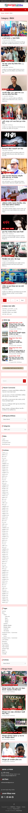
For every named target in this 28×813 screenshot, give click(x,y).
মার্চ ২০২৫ (4, 483)
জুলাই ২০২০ (4, 583)
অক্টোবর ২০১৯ (5, 599)
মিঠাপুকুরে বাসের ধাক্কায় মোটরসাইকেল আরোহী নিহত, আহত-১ (15, 342)
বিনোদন (6, 620)
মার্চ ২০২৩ (4, 526)
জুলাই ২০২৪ (4, 497)
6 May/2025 (4, 125)
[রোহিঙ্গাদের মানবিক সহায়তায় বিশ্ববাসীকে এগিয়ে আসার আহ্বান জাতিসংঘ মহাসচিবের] (14, 193)
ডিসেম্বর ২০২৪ (5, 488)
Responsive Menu (25, 1)
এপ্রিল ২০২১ (4, 567)
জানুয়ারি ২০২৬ (5, 465)
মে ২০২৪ (4, 501)
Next (22, 300)
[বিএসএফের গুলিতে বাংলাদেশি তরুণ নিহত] (14, 139)
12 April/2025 (5, 179)
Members (4, 641)
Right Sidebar (5, 645)
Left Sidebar (5, 639)
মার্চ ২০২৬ (4, 462)
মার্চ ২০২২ (4, 547)
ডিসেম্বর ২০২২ (5, 531)
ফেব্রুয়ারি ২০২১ (5, 570)
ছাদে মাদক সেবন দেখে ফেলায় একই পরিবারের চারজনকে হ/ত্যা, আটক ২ (16, 359)
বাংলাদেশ (6, 623)
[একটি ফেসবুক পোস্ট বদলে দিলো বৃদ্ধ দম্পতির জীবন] (14, 112)
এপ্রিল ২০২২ (4, 545)
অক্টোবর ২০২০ (5, 577)
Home (5, 636)
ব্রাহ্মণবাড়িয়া (5, 145)
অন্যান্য (5, 614)
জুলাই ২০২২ (4, 540)
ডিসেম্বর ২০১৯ (5, 595)
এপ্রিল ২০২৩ (4, 524)
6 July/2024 (4, 289)
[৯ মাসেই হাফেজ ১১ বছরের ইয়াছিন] (14, 28)
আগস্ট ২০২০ (5, 581)
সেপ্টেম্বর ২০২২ (5, 536)
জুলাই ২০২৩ (4, 518)
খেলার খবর (7, 616)
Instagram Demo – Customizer (9, 638)
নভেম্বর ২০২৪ (5, 490)
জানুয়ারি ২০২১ (5, 572)
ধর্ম (9, 331)
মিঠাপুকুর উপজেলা (12, 322)
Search (24, 381)
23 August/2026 (12, 362)
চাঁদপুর (4, 34)
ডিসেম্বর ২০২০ (5, 574)
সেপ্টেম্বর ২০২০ (5, 579)
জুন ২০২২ (4, 542)
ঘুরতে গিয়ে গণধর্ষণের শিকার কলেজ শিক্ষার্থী (12, 232)
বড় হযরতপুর (5, 756)
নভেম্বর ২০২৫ (5, 469)
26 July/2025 (5, 67)
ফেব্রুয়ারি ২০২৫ (5, 485)
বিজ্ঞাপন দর (4, 652)
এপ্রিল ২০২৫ (4, 481)
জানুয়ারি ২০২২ (5, 551)
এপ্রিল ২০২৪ (4, 502)
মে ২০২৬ (4, 458)
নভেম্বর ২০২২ (5, 533)
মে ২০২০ (4, 586)
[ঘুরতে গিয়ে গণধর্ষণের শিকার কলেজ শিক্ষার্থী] (14, 222)
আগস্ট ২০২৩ (5, 517)
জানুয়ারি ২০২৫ (5, 486)
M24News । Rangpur (16, 807)
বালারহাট (10, 347)
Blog (3, 613)
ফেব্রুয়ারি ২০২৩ (5, 527)
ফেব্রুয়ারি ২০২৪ (5, 506)
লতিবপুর (17, 338)
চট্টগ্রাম (4, 60)
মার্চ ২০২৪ (4, 504)
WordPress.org (6, 444)
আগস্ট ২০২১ (5, 559)
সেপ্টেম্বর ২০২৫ (5, 472)
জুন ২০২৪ (4, 499)
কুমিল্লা (4, 118)
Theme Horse (16, 808)
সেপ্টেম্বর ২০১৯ (5, 600)
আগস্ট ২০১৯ (5, 602)
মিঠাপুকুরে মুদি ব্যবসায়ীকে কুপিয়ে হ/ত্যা (12, 760)
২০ (17, 300)
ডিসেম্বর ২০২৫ (5, 467)
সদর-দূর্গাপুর (6, 630)
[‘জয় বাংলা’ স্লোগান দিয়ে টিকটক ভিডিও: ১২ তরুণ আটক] (14, 54)
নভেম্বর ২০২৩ (5, 511)
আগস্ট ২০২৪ (5, 495)
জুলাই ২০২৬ (4, 454)
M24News (13, 40)
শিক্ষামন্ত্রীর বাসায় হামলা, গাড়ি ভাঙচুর (11, 259)
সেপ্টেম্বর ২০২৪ (5, 494)
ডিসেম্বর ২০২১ (5, 552)
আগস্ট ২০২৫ (5, 474)
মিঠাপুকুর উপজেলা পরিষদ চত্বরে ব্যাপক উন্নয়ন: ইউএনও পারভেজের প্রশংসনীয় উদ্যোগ (17, 325)
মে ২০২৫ (4, 479)
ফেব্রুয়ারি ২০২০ (5, 591)
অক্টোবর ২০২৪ (5, 492)
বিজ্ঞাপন (3, 650)
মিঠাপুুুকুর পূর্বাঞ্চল (7, 627)
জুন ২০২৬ (4, 456)
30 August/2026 (12, 329)
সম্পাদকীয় (4, 654)
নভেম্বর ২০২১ (5, 554)
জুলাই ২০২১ (4, 561)
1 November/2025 (6, 40)
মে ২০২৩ (4, 522)
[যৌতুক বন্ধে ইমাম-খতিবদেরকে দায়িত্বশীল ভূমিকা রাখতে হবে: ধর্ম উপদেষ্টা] (14, 166)
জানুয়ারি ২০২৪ (5, 508)
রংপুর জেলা (11, 356)
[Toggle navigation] (3, 9)
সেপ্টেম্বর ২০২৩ (5, 515)
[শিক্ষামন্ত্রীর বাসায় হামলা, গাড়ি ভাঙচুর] (14, 249)
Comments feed (6, 442)
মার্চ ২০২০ (4, 590)
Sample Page (5, 648)
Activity (4, 611)
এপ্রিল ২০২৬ (4, 460)
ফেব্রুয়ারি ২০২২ (5, 549)
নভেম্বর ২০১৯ (5, 597)
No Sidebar (5, 643)
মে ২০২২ (4, 543)
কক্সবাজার (4, 199)
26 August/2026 (12, 336)
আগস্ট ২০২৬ (5, 453)
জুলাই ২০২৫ (4, 476)
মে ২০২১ (4, 565)
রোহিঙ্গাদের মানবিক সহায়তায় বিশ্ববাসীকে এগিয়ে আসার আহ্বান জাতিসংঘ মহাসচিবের (14, 204)
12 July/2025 (5, 96)
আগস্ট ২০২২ (5, 538)
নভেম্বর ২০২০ (5, 575)
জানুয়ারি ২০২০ (5, 593)
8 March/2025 (5, 233)
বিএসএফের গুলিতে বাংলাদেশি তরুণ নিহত (12, 149)
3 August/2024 (5, 261)
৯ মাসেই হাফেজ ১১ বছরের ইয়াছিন (11, 38)
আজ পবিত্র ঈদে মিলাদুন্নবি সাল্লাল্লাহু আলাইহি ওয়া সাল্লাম (17, 333)
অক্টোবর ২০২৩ (5, 513)
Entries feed (5, 440)
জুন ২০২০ (4, 584)
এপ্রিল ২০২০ (4, 588)
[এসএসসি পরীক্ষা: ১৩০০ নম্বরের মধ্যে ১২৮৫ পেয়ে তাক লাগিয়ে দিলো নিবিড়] (14, 83)
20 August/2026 (5, 761)
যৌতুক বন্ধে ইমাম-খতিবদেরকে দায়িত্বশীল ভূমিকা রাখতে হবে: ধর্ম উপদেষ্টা (12, 176)
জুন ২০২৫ (4, 478)
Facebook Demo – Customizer (9, 632)
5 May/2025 (4, 150)
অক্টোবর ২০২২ (5, 535)
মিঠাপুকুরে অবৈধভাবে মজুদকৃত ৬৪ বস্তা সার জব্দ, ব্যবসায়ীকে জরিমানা (17, 351)
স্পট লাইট (11, 34)
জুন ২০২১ (4, 563)
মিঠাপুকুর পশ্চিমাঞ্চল (7, 625)
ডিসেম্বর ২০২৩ (5, 510)
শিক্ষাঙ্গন (6, 622)
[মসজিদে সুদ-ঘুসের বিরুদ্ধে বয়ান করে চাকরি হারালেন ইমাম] (14, 276)
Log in (3, 439)
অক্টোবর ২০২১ (5, 556)
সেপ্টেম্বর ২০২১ (5, 558)
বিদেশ (6, 618)
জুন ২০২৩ (4, 520)
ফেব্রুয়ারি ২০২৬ (5, 463)
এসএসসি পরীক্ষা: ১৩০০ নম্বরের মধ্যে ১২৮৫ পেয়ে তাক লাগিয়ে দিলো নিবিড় (13, 93)
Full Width (4, 634)
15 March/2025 (5, 206)
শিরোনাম (7, 34)
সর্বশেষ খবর (6, 320)
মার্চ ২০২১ (4, 568)
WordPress (19, 810)
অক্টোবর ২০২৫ (5, 470)
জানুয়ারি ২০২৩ (5, 529)
